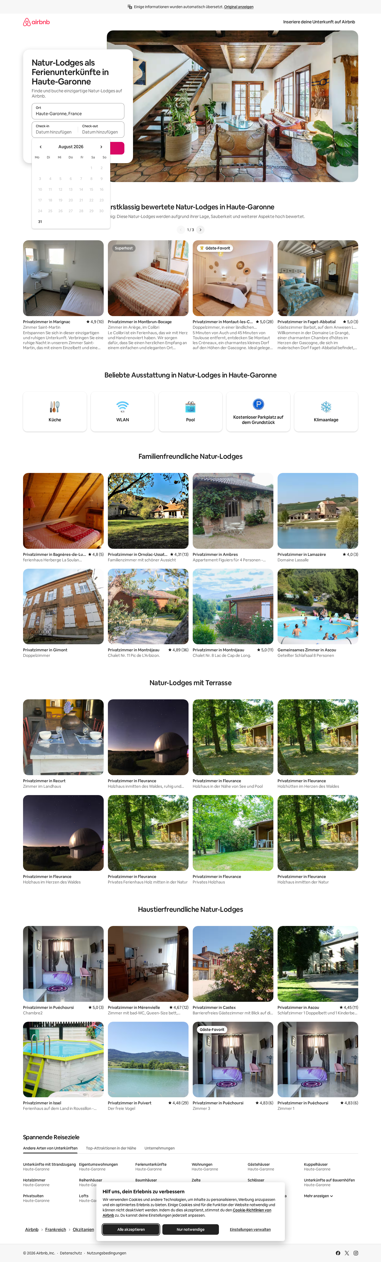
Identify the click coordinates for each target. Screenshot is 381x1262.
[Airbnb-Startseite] (36, 22)
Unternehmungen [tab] (160, 1148)
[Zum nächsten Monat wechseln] (101, 146)
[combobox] (78, 113)
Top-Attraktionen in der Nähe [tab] (111, 1148)
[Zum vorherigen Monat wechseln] (40, 146)
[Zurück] (181, 230)
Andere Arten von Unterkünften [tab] (50, 1148)
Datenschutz (71, 1253)
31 (40, 221)
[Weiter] (200, 230)
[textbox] (55, 132)
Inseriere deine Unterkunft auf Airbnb (319, 22)
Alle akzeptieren (131, 1229)
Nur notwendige (191, 1229)
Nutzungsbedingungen (106, 1253)
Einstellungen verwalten (250, 1229)
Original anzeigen (238, 6)
